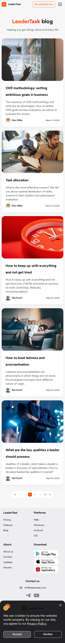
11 (35, 494)
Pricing (7, 520)
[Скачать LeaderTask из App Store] (46, 561)
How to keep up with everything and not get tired (31, 269)
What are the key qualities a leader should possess (32, 453)
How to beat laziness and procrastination (25, 361)
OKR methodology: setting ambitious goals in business (27, 91)
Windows (39, 525)
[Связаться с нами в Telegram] (28, 595)
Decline (48, 634)
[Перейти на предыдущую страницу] (15, 495)
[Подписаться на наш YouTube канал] (36, 595)
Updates (7, 562)
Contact (7, 557)
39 (45, 494)
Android (38, 530)
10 (30, 494)
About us (8, 552)
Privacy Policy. (37, 623)
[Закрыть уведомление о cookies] (60, 605)
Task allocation (17, 180)
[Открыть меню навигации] (60, 4)
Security (7, 567)
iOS (36, 536)
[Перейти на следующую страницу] (50, 495)
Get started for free (43, 4)
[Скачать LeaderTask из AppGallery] (46, 569)
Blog (5, 530)
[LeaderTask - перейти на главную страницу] (11, 4)
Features (7, 525)
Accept (17, 634)
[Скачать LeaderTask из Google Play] (46, 553)
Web (36, 520)
